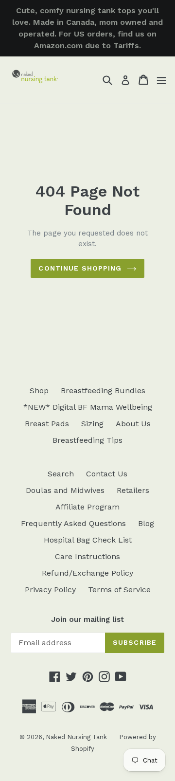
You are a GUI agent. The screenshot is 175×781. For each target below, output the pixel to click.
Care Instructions (87, 556)
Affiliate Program (87, 506)
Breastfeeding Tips (87, 440)
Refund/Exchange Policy (87, 573)
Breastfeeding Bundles (103, 390)
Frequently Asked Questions (73, 523)
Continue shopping (80, 268)
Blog (146, 523)
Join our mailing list (87, 619)
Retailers (133, 490)
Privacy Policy (50, 589)
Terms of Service (119, 589)
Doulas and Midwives (65, 490)
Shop (39, 390)
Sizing (92, 423)
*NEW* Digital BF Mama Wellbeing (87, 407)
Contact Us (106, 473)
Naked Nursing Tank (76, 737)
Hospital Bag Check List (88, 540)
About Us (133, 423)
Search (61, 473)
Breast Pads (47, 423)
